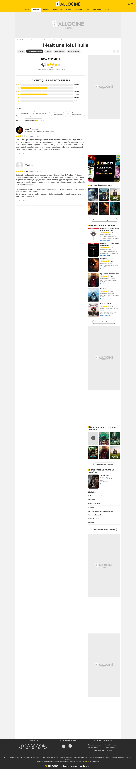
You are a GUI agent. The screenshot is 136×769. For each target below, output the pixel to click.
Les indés (97, 10)
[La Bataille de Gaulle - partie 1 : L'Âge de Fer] (93, 250)
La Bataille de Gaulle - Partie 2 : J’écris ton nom (109, 229)
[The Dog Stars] (93, 482)
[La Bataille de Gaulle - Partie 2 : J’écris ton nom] (93, 235)
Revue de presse (94, 757)
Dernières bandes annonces (104, 464)
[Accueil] (68, 4)
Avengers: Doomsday (95, 515)
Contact (5, 757)
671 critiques (38, 131)
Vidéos (79, 10)
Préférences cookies (66, 757)
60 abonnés (29, 131)
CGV (43, 757)
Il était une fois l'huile (42, 40)
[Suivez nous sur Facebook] (21, 746)
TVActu (69, 10)
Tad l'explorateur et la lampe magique (100, 511)
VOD (87, 10)
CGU (38, 757)
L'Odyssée (103, 258)
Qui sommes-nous (14, 757)
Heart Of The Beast (94, 503)
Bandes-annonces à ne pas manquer (104, 220)
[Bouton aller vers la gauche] (114, 51)
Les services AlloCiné (118, 757)
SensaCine (108, 745)
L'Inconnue (92, 500)
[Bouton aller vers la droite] (117, 51)
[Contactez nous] (45, 746)
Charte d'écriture (105, 757)
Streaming (57, 10)
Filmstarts (91, 745)
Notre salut (91, 507)
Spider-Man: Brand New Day (109, 274)
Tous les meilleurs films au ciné (104, 322)
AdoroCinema (109, 748)
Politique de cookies (52, 757)
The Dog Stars (104, 475)
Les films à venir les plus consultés (104, 529)
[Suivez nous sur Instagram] (33, 746)
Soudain (103, 289)
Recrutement (25, 757)
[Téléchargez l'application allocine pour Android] (71, 746)
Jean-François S (32, 129)
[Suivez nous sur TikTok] (39, 746)
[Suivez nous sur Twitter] (27, 746)
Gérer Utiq (129, 757)
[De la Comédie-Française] (93, 310)
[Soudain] (93, 295)
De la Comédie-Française (108, 304)
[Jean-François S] (19, 130)
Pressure (91, 522)
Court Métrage (31, 40)
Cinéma (36, 10)
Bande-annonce (105, 240)
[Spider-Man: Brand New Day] (93, 280)
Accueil (19, 40)
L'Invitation (92, 492)
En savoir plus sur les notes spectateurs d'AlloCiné (50, 69)
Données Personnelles (80, 757)
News (27, 10)
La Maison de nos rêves (96, 496)
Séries (46, 10)
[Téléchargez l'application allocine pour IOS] (65, 746)
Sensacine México (100, 750)
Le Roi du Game (93, 519)
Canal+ (108, 10)
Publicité (32, 757)
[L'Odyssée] (93, 265)
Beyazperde (92, 748)
